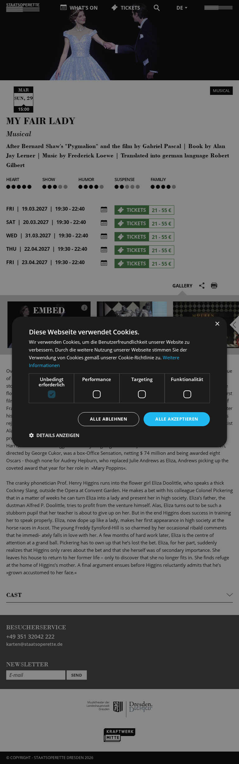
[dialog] (119, 382)
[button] (54, 435)
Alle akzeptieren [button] (176, 419)
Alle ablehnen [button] (108, 419)
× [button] (217, 324)
